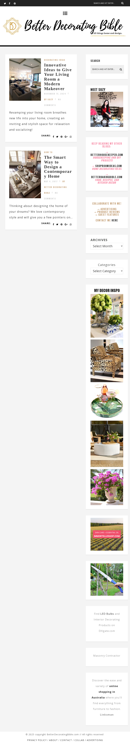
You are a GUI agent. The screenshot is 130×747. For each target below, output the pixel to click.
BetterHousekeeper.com (107, 155)
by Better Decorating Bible (55, 187)
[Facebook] (11, 3)
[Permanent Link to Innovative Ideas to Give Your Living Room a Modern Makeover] (25, 100)
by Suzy (48, 99)
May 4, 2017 (51, 181)
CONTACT (66, 740)
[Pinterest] (16, 3)
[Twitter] (6, 3)
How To (48, 152)
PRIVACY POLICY (37, 740)
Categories (107, 265)
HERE (115, 220)
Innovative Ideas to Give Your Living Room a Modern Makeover (58, 77)
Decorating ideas (54, 60)
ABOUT (53, 740)
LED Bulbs (107, 614)
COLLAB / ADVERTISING (89, 740)
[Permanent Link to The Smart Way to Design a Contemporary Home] (25, 197)
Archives (99, 240)
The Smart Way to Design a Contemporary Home (58, 167)
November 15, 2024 (55, 93)
